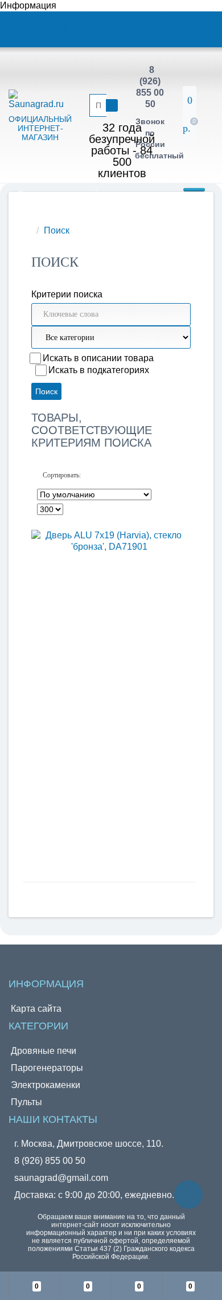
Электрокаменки (45, 1085)
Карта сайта (36, 1008)
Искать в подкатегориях (98, 370)
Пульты (26, 1102)
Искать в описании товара (98, 358)
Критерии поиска (66, 294)
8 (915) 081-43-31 (85, 17)
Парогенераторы (47, 1068)
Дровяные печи (43, 1051)
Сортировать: (62, 475)
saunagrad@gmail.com (61, 1178)
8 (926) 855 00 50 (49, 1161)
